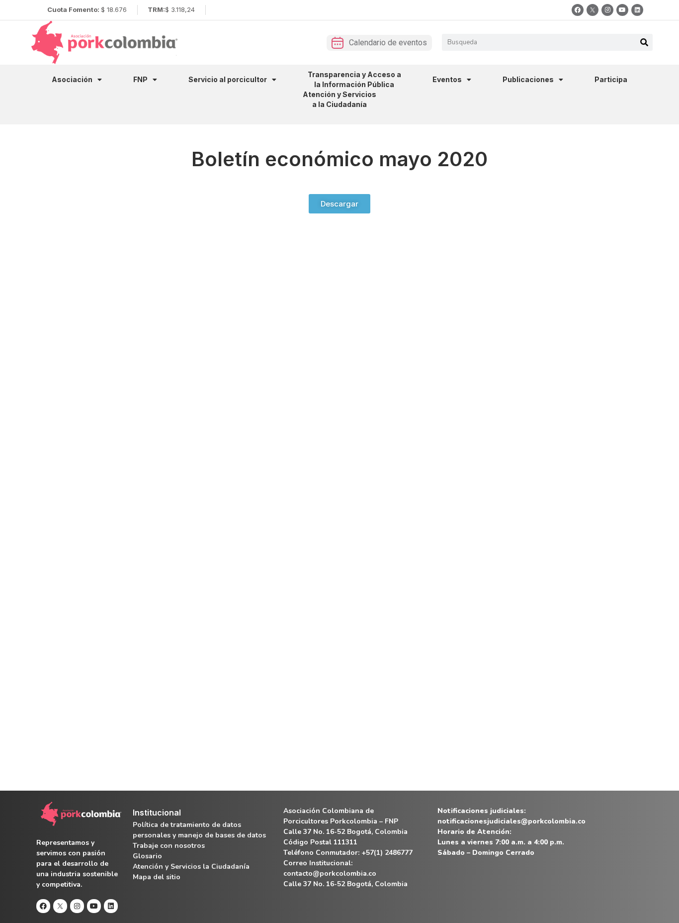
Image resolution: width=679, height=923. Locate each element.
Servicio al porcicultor (227, 79)
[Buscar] (644, 42)
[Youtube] (622, 10)
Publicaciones (528, 79)
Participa (610, 79)
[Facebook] (578, 10)
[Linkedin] (637, 10)
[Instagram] (607, 10)
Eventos (447, 79)
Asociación (72, 79)
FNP (140, 79)
